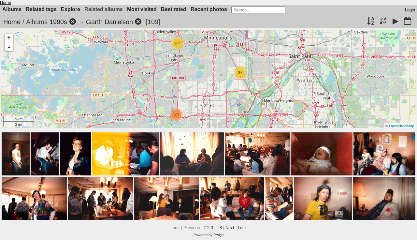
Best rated (173, 9)
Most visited (142, 9)
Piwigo (218, 235)
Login (410, 10)
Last (242, 227)
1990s (58, 21)
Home (5, 2)
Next (229, 227)
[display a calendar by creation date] (407, 21)
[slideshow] (395, 21)
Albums (12, 9)
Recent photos (209, 9)
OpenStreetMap (401, 125)
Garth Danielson (109, 21)
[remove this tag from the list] (72, 21)
